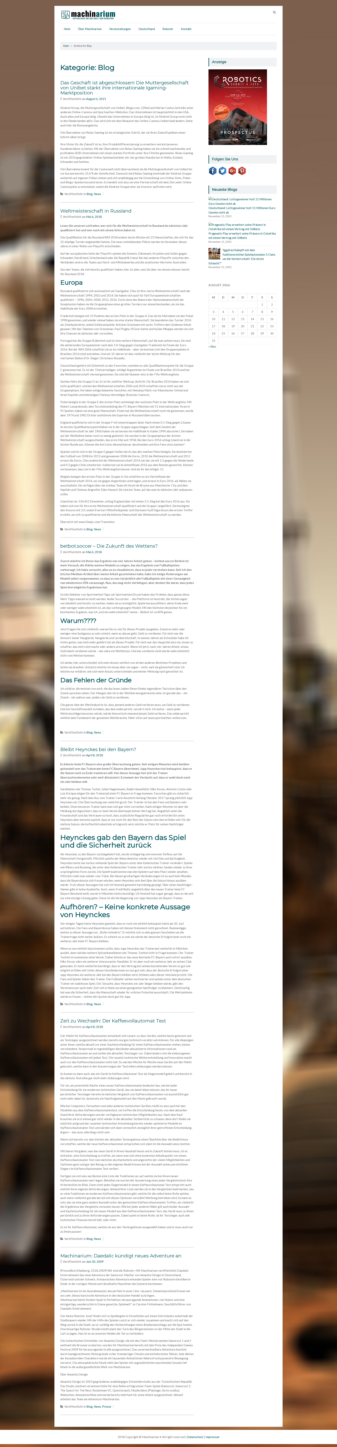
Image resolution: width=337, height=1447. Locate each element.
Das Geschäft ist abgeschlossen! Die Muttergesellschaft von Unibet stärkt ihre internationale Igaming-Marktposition (124, 88)
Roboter (167, 29)
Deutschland (146, 29)
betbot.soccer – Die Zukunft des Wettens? (109, 546)
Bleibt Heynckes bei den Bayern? (98, 749)
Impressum (212, 1437)
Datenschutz (195, 1437)
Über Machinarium (90, 29)
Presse (106, 1406)
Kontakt (186, 29)
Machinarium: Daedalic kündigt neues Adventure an (120, 1256)
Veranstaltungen (120, 29)
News (97, 194)
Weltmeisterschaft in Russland (95, 211)
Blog (89, 194)
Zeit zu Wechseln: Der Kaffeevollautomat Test (113, 1021)
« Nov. (212, 346)
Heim (67, 29)
